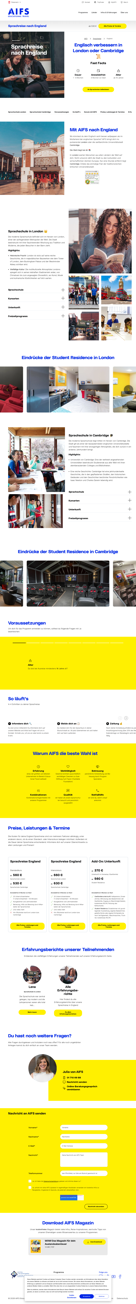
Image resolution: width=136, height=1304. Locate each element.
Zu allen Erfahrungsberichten (68, 1013)
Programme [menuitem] (59, 1272)
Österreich (15, 2)
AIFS (85, 38)
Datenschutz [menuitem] (122, 1298)
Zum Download (96, 1242)
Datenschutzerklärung (51, 1181)
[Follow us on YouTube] (114, 1276)
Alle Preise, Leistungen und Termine (27, 926)
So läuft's (76, 112)
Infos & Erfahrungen (109, 12)
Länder (94, 12)
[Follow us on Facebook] (120, 1276)
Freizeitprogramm (18, 316)
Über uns (124, 12)
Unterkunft (14, 307)
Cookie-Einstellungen (71, 1296)
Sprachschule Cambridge (40, 112)
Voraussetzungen (61, 112)
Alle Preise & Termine (112, 26)
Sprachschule (15, 290)
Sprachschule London (17, 112)
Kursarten (13, 299)
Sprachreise (97, 38)
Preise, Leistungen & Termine (112, 112)
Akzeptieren (86, 1296)
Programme (83, 12)
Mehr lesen (32, 1012)
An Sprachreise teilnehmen (98, 89)
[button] (7, 389)
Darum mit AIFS (90, 112)
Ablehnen (102, 1296)
